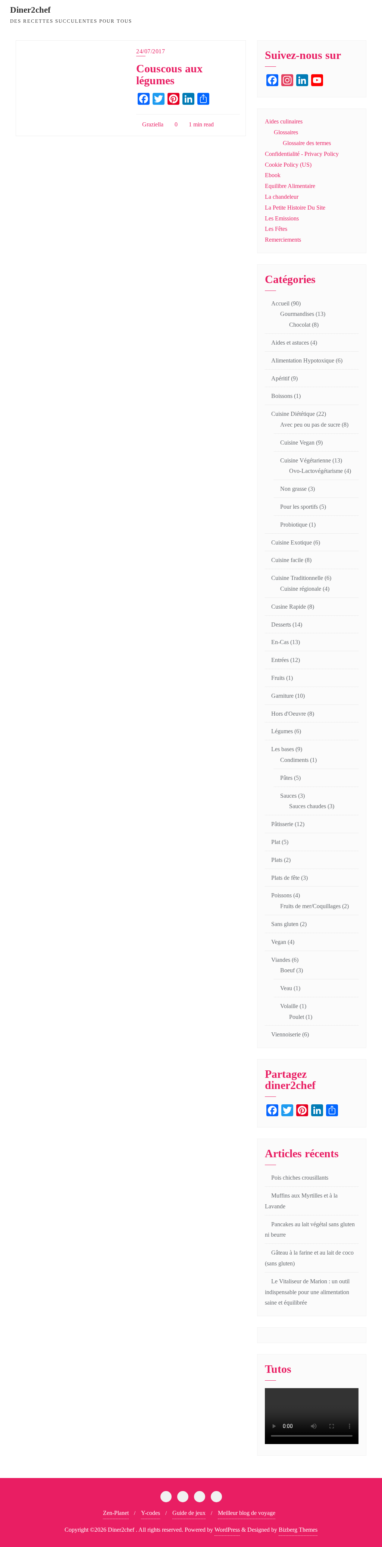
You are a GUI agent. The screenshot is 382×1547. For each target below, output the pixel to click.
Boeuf (287, 970)
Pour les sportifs (299, 506)
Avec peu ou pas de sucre (310, 424)
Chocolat (299, 324)
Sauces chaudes (307, 806)
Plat (275, 842)
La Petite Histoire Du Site (295, 207)
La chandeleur (281, 197)
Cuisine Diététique (293, 414)
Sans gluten (284, 924)
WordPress (227, 1529)
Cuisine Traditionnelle (297, 578)
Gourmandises (297, 314)
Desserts (281, 624)
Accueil (280, 303)
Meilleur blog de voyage (246, 1513)
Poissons (281, 895)
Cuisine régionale (300, 589)
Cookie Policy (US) (288, 164)
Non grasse (293, 489)
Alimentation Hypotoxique (302, 360)
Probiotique (293, 524)
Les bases (282, 749)
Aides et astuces (290, 342)
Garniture (282, 696)
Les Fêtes (276, 229)
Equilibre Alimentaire (290, 186)
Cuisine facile (287, 560)
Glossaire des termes (307, 143)
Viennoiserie (286, 1034)
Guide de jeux (189, 1513)
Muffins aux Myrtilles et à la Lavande (301, 1200)
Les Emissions (282, 218)
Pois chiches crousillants (299, 1177)
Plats (276, 860)
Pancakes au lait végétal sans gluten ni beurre (310, 1229)
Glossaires (286, 132)
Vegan (278, 942)
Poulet (296, 1017)
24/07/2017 (150, 51)
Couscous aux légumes (169, 75)
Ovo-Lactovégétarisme (316, 471)
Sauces (288, 796)
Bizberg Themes (298, 1529)
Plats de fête (285, 878)
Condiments (294, 760)
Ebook (273, 175)
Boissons (281, 396)
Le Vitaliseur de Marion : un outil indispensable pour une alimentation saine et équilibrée (307, 1292)
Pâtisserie (282, 824)
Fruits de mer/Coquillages (310, 906)
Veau (286, 988)
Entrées (280, 660)
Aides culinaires (284, 121)
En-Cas (280, 642)
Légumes (282, 731)
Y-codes (150, 1513)
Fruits (278, 678)
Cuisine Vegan (297, 442)
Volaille (289, 1006)
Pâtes (286, 778)
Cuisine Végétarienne (305, 460)
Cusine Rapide (288, 606)
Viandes (280, 960)
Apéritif (280, 378)
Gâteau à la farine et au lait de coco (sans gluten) (309, 1258)
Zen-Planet (116, 1513)
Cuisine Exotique (291, 542)
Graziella (152, 124)
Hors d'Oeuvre (288, 713)
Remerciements (283, 239)
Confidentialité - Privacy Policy (302, 154)
